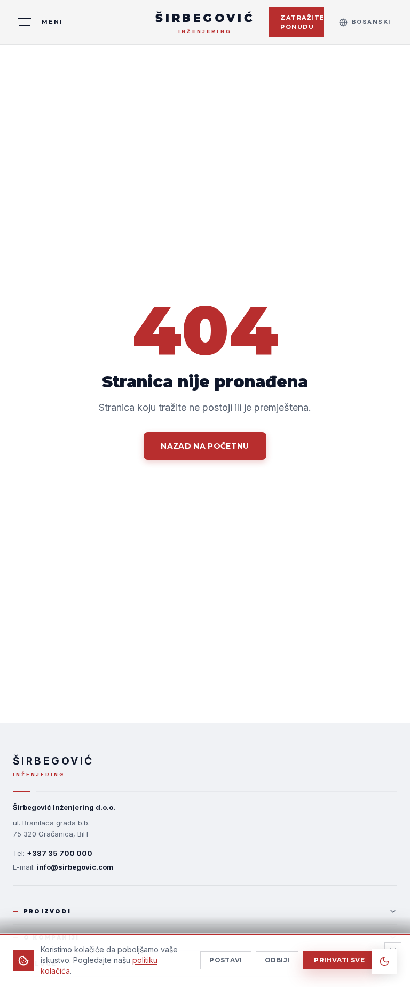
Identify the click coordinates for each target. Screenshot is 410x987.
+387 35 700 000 (59, 853)
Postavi (225, 960)
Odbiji (277, 960)
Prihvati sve (339, 960)
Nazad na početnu (205, 446)
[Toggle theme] (384, 961)
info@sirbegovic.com (75, 867)
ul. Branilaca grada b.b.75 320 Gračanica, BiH (51, 828)
